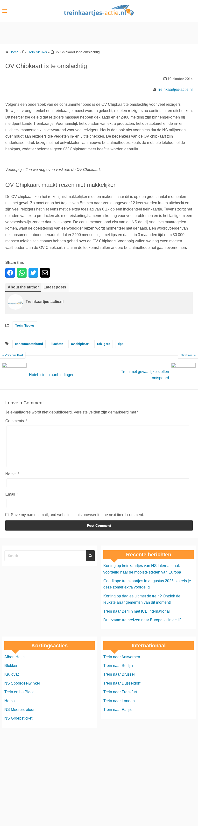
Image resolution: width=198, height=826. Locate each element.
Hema (9, 701)
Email (12, 494)
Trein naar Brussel (119, 674)
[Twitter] (33, 273)
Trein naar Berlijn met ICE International (136, 611)
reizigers (103, 344)
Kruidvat (11, 674)
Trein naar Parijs (117, 709)
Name (12, 474)
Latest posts (54, 287)
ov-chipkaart (80, 344)
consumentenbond (29, 344)
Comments (16, 421)
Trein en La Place (19, 692)
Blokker (10, 666)
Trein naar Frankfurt (120, 692)
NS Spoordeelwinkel (22, 683)
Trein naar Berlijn (118, 666)
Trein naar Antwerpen (121, 657)
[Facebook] (10, 273)
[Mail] (45, 273)
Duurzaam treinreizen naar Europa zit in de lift (142, 620)
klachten (57, 344)
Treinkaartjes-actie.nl (175, 89)
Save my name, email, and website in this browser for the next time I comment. (77, 515)
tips (120, 344)
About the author (23, 287)
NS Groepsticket (18, 718)
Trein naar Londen (119, 701)
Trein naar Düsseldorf (121, 683)
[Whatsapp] (22, 273)
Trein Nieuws (25, 325)
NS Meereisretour (19, 709)
